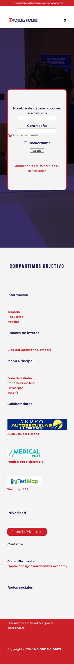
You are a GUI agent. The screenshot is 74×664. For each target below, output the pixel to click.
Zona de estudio (19, 378)
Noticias (13, 322)
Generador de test (21, 383)
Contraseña (37, 126)
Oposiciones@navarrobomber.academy (37, 566)
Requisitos (15, 317)
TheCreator (15, 628)
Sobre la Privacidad (27, 532)
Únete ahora (24, 166)
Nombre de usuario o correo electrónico (37, 110)
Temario (13, 312)
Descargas (15, 388)
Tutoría (12, 393)
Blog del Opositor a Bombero (29, 350)
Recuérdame (39, 143)
